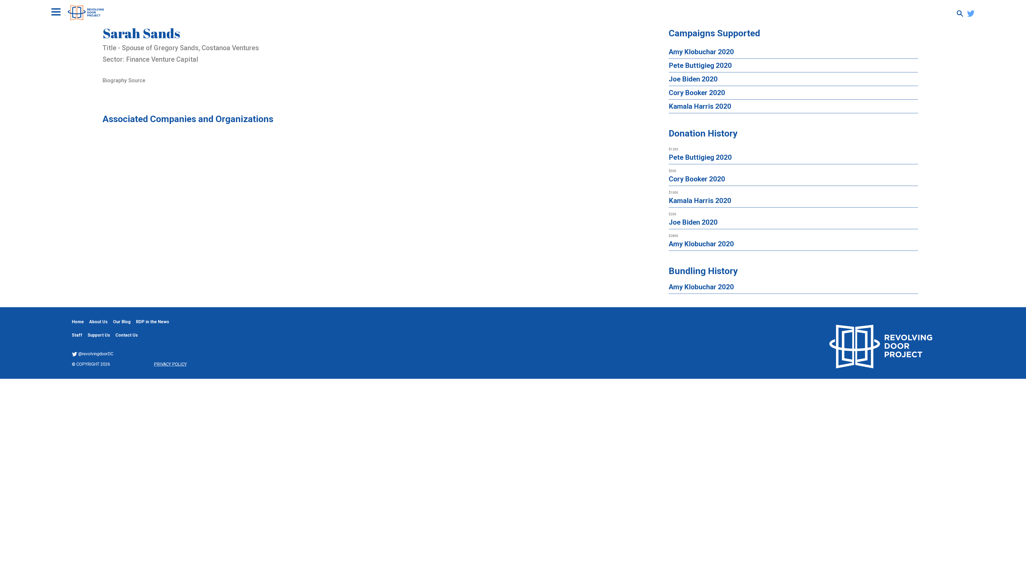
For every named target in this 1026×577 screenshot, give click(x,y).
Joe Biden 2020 (693, 79)
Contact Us (126, 335)
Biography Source (124, 80)
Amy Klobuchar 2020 (701, 52)
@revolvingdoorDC (95, 353)
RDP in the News (152, 321)
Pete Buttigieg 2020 (700, 65)
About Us (98, 321)
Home (78, 321)
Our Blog (122, 321)
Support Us (99, 335)
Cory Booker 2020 (697, 93)
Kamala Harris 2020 (700, 106)
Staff (77, 335)
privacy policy (170, 364)
